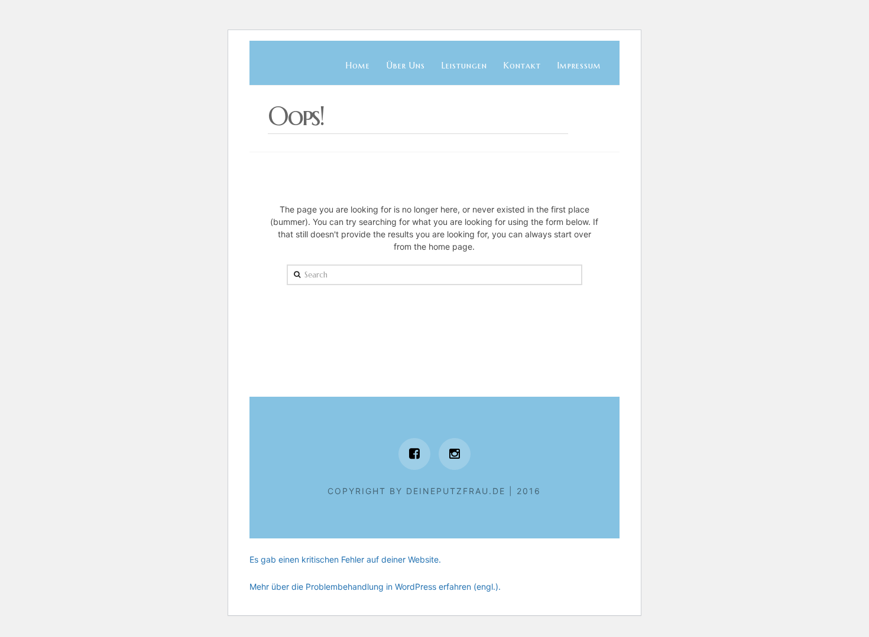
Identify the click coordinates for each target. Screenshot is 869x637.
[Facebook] (414, 454)
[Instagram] (455, 454)
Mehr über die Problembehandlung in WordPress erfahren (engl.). (375, 587)
